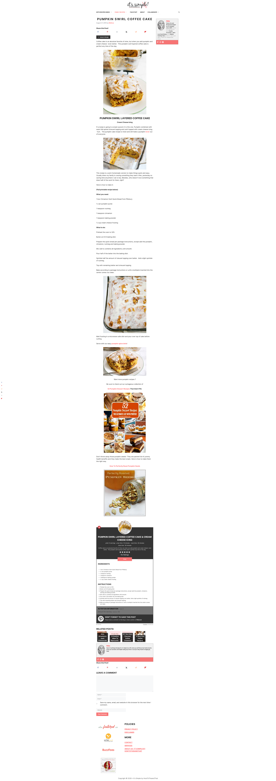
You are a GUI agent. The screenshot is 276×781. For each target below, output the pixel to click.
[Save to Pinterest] (107, 31)
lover (148, 132)
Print (124, 559)
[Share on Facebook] (98, 31)
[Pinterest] (103, 660)
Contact (128, 742)
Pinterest (139, 620)
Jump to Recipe (104, 37)
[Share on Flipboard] (145, 31)
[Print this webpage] (117, 31)
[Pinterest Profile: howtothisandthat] (101, 619)
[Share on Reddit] (136, 31)
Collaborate (152, 12)
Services (128, 746)
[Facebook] (98, 660)
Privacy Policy (131, 729)
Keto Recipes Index (103, 12)
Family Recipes (120, 12)
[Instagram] (100, 660)
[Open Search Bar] (179, 12)
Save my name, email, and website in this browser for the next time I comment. (125, 704)
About (142, 12)
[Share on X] (126, 31)
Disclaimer (129, 732)
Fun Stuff (133, 12)
